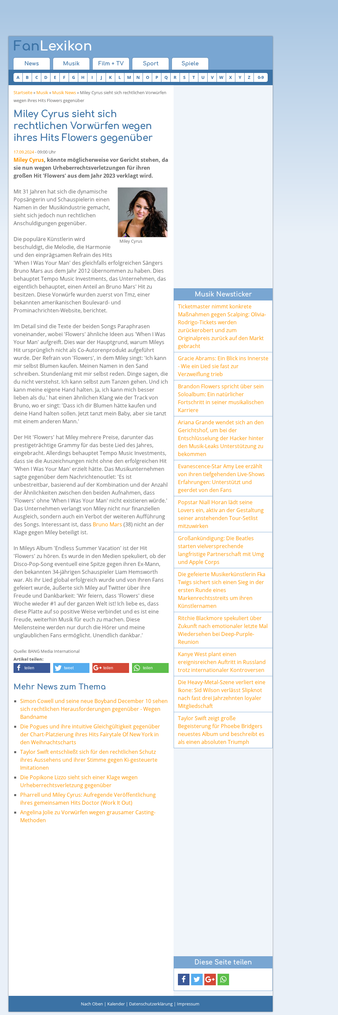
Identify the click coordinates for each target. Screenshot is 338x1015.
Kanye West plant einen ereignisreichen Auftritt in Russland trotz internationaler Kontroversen (222, 662)
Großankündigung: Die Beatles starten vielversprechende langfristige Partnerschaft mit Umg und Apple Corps (221, 550)
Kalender (116, 1004)
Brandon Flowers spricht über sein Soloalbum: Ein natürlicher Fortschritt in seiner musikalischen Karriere (221, 398)
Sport (150, 64)
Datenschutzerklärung (151, 1004)
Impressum (188, 1004)
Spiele (190, 64)
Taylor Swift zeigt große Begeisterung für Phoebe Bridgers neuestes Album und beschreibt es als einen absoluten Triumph (221, 730)
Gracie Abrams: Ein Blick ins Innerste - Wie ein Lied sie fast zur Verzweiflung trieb (223, 366)
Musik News (64, 92)
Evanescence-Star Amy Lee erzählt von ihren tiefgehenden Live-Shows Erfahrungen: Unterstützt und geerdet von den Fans (221, 478)
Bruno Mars (107, 524)
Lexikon (53, 46)
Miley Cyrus (29, 159)
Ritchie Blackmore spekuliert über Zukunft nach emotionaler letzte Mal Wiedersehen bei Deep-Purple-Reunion (223, 630)
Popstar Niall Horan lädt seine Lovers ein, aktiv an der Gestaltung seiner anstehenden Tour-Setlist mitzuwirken (221, 514)
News (31, 64)
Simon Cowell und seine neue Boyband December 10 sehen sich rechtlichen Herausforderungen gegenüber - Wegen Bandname (94, 708)
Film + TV (111, 64)
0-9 (261, 77)
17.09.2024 (24, 152)
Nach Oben (92, 1004)
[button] (32, 668)
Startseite (23, 92)
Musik (71, 64)
